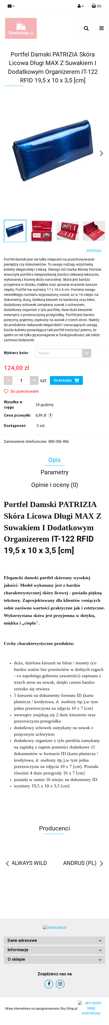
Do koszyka (63, 380)
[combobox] (63, 353)
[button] (54, 941)
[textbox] (59, 353)
